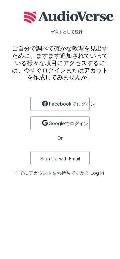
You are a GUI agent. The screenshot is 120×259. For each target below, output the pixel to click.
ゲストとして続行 (67, 32)
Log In (97, 173)
